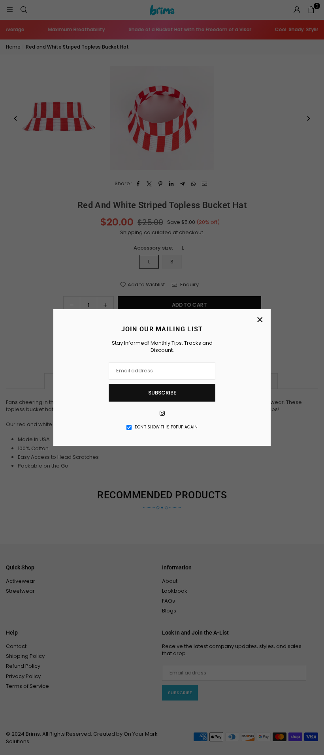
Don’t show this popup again (166, 427)
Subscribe (162, 392)
